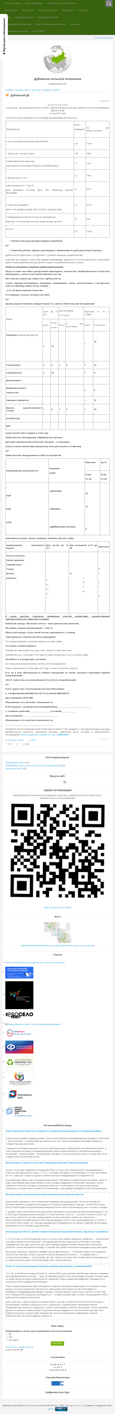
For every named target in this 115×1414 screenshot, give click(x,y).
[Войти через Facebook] (55, 782)
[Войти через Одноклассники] (69, 782)
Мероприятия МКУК (15, 762)
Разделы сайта (22, 90)
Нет (10, 1337)
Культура (36, 90)
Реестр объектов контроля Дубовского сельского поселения (35, 962)
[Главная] (57, 72)
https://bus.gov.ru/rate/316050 (57, 907)
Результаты (11, 1347)
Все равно (14, 1340)
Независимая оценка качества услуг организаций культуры (33, 765)
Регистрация (100, 37)
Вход (110, 37)
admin (33, 740)
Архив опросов (26, 1347)
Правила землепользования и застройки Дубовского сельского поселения (57, 945)
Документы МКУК (50, 90)
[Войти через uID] (45, 782)
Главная (9, 90)
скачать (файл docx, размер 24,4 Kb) (38, 734)
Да (10, 1334)
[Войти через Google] (64, 782)
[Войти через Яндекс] (60, 782)
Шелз (50, 1408)
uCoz (79, 1405)
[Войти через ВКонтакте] (50, 782)
